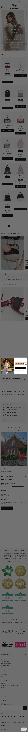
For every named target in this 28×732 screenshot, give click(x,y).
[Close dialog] (26, 358)
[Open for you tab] (25, 364)
